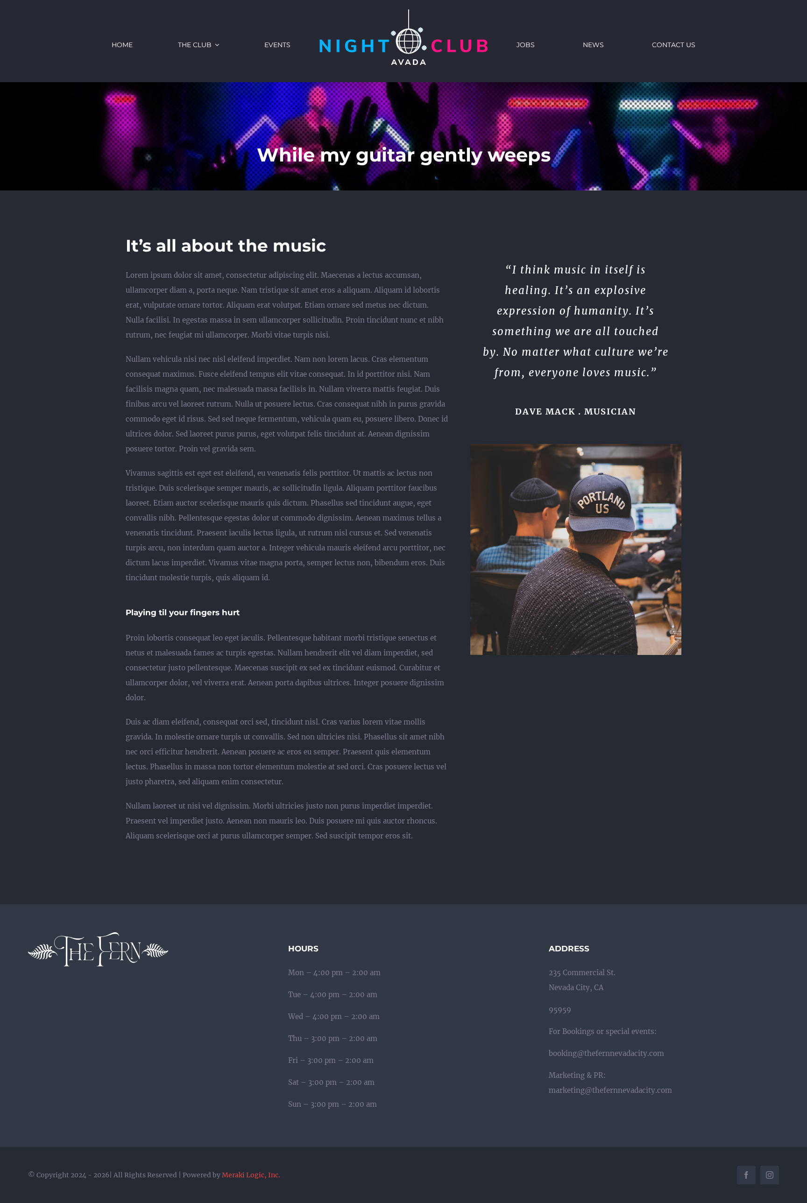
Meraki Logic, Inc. (251, 1175)
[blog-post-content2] (575, 447)
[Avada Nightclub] (403, 12)
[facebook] (746, 1175)
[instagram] (769, 1175)
